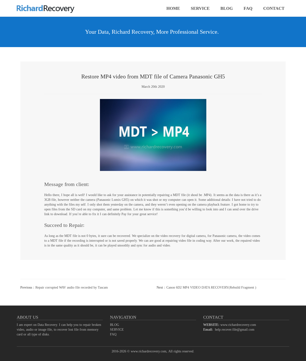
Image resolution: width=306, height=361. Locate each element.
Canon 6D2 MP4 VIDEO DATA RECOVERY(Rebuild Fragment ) (211, 287)
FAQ (248, 8)
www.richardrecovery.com (238, 325)
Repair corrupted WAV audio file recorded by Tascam (71, 287)
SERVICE (200, 8)
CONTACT (273, 8)
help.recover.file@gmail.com (234, 329)
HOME (173, 8)
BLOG (226, 8)
